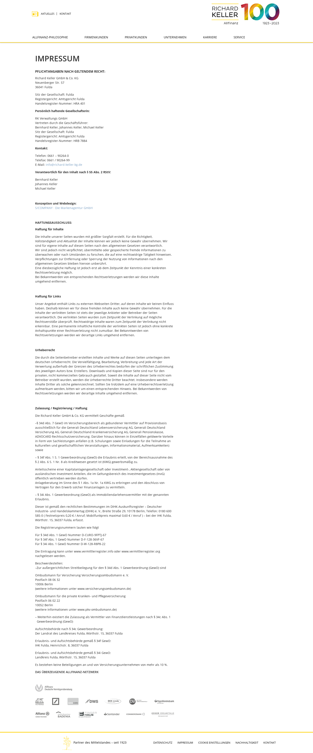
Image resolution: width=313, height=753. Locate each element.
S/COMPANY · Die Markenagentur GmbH (64, 208)
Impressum (185, 742)
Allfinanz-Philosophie (50, 37)
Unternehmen (175, 37)
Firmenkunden (96, 37)
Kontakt (65, 13)
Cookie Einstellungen (214, 742)
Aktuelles (48, 13)
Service (239, 37)
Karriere (210, 37)
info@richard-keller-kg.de (64, 165)
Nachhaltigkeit (246, 742)
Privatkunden (136, 37)
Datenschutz (162, 742)
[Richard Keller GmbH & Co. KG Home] (245, 14)
